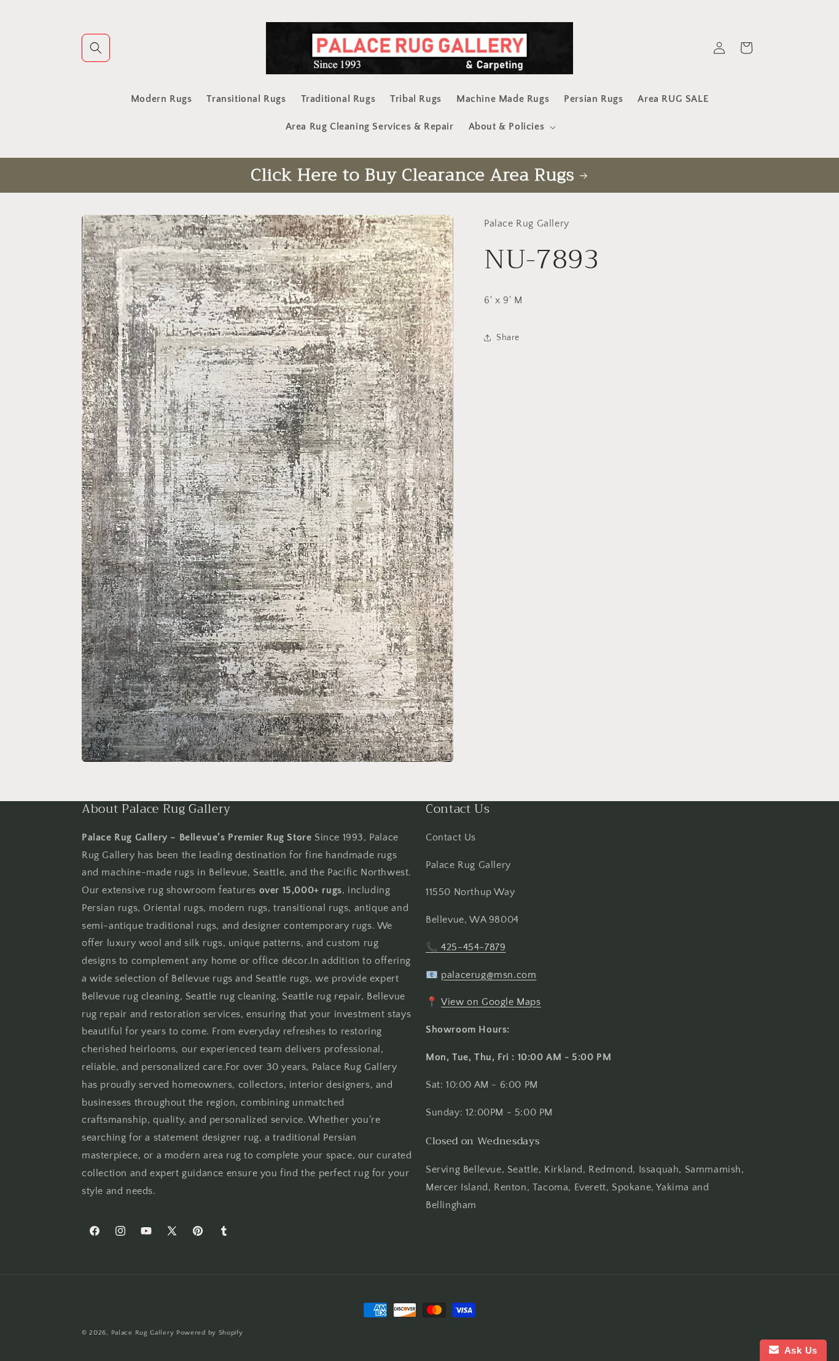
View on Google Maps (490, 1002)
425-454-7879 (473, 947)
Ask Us (798, 1350)
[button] (95, 47)
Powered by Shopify (209, 1332)
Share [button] (508, 338)
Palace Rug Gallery (142, 1332)
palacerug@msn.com (488, 974)
